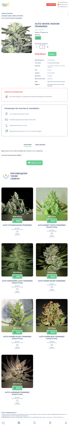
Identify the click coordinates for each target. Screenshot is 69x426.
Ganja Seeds (51, 60)
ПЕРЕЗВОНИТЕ (51, 4)
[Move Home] (3, 423)
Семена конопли (7, 13)
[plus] (48, 47)
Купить (53, 54)
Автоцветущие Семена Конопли (12, 16)
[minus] (37, 47)
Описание (28, 145)
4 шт (38, 38)
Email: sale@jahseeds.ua (8, 412)
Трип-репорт (40, 145)
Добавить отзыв (36, 163)
